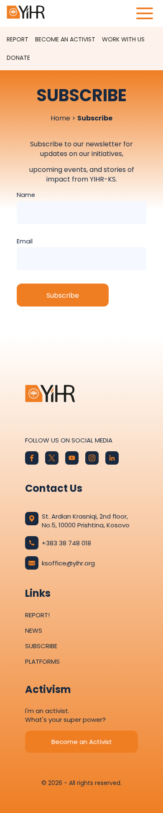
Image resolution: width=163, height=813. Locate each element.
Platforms (42, 661)
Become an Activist (65, 39)
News (33, 630)
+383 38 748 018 (66, 543)
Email (25, 241)
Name (26, 195)
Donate (18, 58)
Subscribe (41, 646)
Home (60, 118)
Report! (37, 615)
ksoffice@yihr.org (68, 563)
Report (17, 39)
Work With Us (123, 39)
